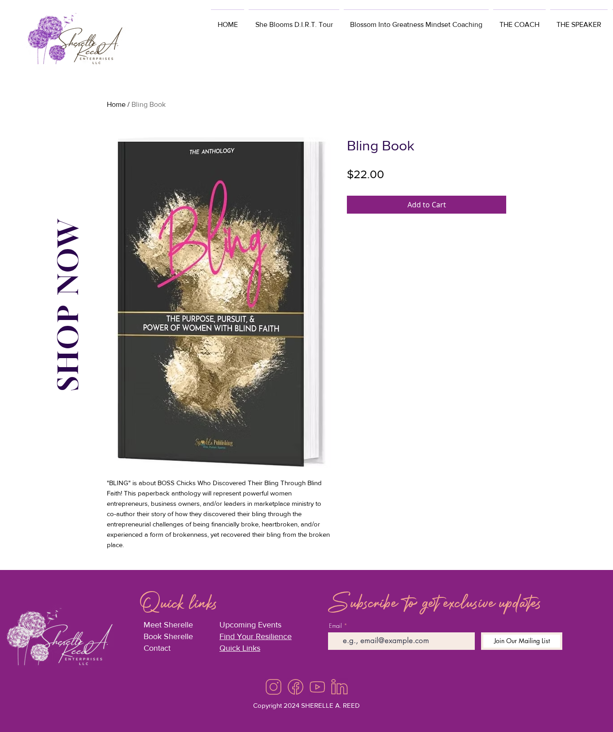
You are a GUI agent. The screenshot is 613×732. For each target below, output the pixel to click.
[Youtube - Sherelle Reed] (317, 687)
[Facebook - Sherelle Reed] (295, 687)
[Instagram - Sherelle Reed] (273, 687)
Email (335, 626)
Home (116, 104)
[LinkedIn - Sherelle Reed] (339, 687)
